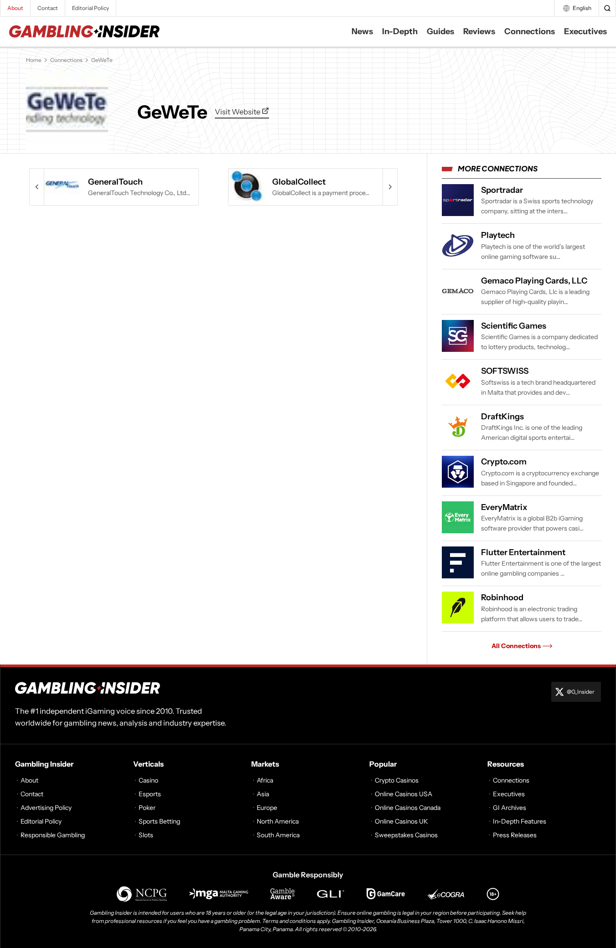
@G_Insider (581, 691)
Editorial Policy (90, 8)
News (362, 31)
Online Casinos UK (401, 821)
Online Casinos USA (403, 794)
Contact (47, 8)
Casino (148, 780)
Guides (440, 31)
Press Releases (515, 835)
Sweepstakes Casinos (406, 835)
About (15, 8)
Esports (150, 794)
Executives (585, 31)
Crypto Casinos (397, 780)
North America (278, 821)
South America (278, 835)
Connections (529, 31)
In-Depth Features (519, 821)
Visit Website (238, 111)
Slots (146, 835)
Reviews (479, 31)
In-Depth (400, 31)
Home (33, 60)
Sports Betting (159, 821)
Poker (147, 808)
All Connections (516, 646)
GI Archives (509, 808)
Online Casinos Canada (407, 808)
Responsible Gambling (53, 835)
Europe (267, 808)
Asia (263, 794)
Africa (265, 780)
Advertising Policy (46, 808)
